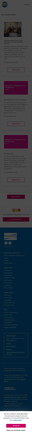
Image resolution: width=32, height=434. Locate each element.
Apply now (7, 295)
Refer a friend (8, 288)
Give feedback (16, 219)
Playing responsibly (10, 327)
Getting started (9, 305)
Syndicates (7, 285)
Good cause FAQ (9, 303)
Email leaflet (8, 300)
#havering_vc (8, 246)
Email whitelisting (9, 320)
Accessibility (8, 322)
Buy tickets (16, 197)
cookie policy (17, 420)
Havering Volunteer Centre (12, 397)
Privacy (6, 260)
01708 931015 (10, 346)
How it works (8, 280)
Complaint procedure (11, 325)
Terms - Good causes (11, 312)
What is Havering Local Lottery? (14, 255)
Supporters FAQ (9, 278)
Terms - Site (8, 315)
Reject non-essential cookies (16, 430)
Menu (28, 4)
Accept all (16, 426)
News (5, 258)
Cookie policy (8, 263)
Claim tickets (8, 275)
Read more (16, 70)
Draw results (8, 283)
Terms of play (8, 317)
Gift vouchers (8, 273)
